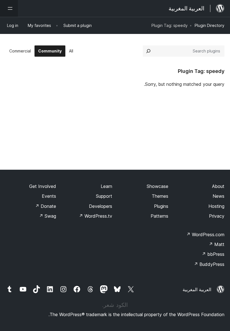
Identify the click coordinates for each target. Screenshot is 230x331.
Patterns (159, 216)
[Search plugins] (148, 51)
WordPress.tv (95, 216)
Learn (106, 186)
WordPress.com (205, 234)
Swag (47, 216)
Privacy (216, 216)
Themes (160, 196)
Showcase (157, 186)
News (218, 196)
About (218, 186)
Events (49, 196)
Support (104, 196)
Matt (216, 244)
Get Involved (42, 186)
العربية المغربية (197, 289)
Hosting (216, 206)
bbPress (213, 254)
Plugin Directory (209, 25)
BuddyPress (209, 264)
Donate (45, 206)
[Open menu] (9, 8)
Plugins (161, 206)
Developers (100, 206)
